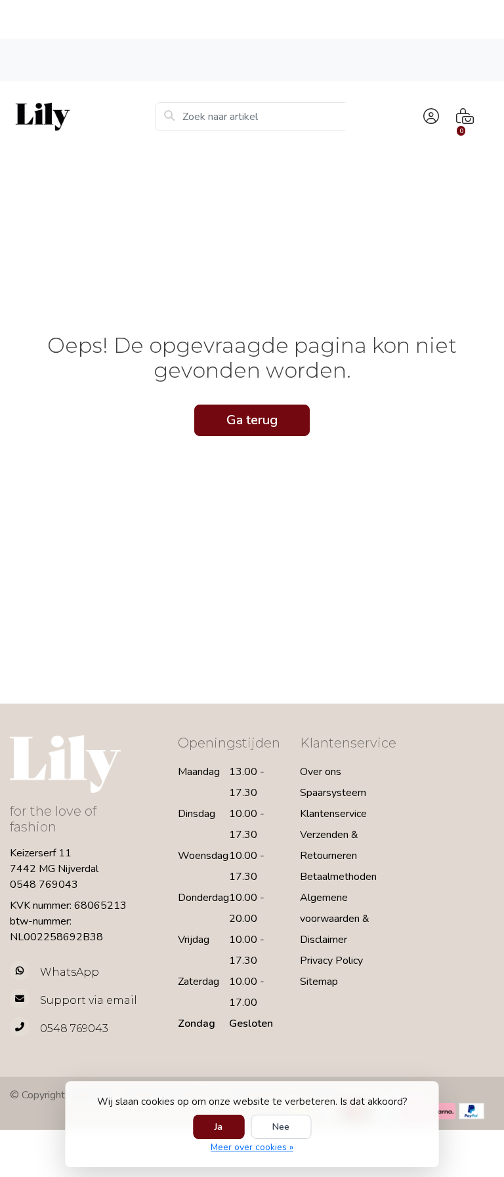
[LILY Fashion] (82, 117)
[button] (429, 116)
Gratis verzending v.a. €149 (78, 59)
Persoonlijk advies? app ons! (441, 59)
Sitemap (319, 981)
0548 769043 (44, 884)
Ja (218, 1127)
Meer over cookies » (252, 1147)
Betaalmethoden (338, 876)
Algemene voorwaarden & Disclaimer (334, 918)
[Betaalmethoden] (442, 1111)
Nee (280, 1127)
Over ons (320, 772)
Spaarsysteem (333, 793)
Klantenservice (333, 814)
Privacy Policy (331, 960)
